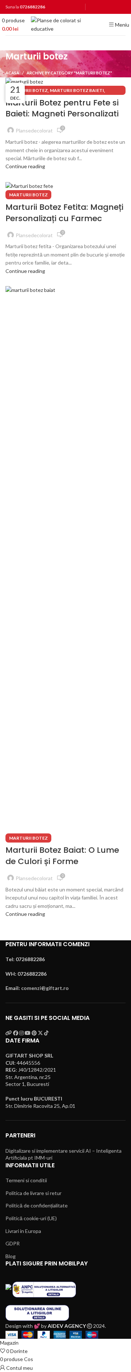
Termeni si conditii (26, 1180)
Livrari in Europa (23, 1231)
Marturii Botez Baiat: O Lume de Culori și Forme (62, 855)
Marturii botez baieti (77, 90)
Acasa (12, 72)
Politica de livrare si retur (33, 1193)
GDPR (12, 1243)
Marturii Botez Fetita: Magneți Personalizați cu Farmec (64, 212)
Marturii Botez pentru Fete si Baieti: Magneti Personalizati (62, 108)
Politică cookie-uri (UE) (31, 1218)
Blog (10, 1256)
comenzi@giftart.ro (45, 988)
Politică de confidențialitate (36, 1205)
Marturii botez (28, 90)
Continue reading (25, 166)
